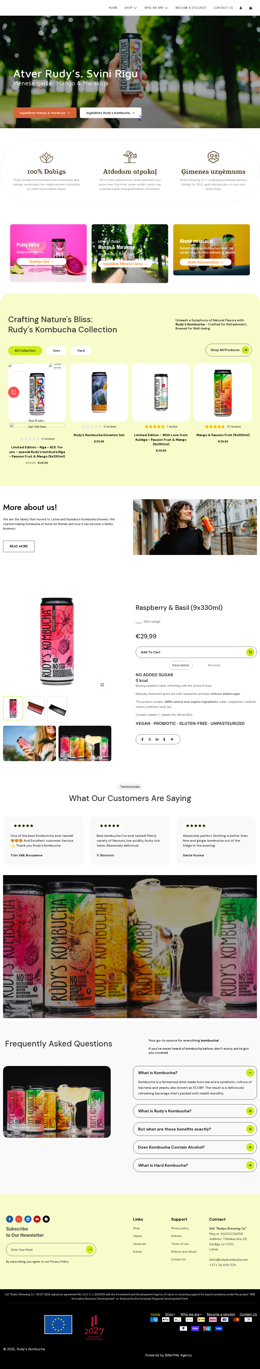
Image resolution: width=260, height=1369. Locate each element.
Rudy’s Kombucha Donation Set (99, 435)
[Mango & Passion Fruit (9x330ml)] (223, 392)
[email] (18, 1219)
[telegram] (171, 739)
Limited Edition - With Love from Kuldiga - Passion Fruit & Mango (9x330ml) (161, 439)
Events (137, 1252)
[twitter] (149, 739)
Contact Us (223, 7)
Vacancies (139, 1244)
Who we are (190, 1314)
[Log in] (241, 8)
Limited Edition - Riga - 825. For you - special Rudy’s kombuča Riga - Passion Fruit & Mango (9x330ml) (37, 452)
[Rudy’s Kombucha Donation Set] (99, 392)
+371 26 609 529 (222, 1265)
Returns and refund (183, 1252)
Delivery (176, 1236)
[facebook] (142, 739)
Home (113, 7)
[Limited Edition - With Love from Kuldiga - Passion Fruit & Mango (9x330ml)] (161, 392)
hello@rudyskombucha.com (228, 1259)
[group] (13, 708)
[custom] (9, 1219)
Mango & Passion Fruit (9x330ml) (223, 435)
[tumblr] (164, 739)
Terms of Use (180, 1244)
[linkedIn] (157, 739)
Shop (136, 1228)
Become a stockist (191, 7)
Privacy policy (180, 1228)
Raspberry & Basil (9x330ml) (179, 607)
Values (137, 1236)
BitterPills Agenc (177, 1355)
